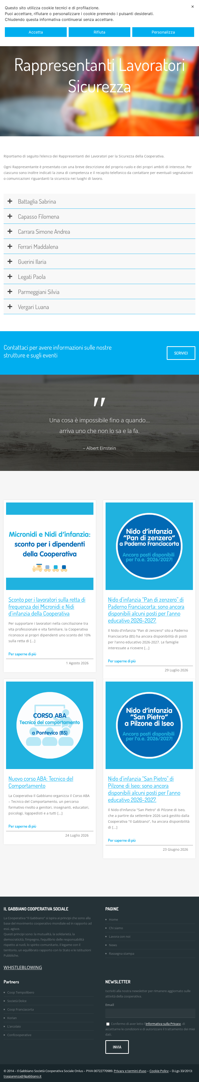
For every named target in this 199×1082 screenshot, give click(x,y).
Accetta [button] (36, 32)
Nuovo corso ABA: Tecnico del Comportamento (40, 782)
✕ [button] (192, 6)
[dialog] (99, 23)
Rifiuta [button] (99, 32)
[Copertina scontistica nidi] (49, 504)
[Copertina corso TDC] (49, 683)
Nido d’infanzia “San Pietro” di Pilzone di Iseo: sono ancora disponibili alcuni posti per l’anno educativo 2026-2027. (144, 789)
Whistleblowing (23, 967)
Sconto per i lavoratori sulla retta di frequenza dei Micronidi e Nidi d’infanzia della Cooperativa (46, 606)
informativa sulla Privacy (163, 1023)
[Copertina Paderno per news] (149, 504)
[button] (99, 201)
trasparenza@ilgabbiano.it (22, 1076)
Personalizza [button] (163, 32)
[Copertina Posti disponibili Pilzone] (149, 683)
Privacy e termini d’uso (130, 1071)
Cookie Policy (159, 1071)
